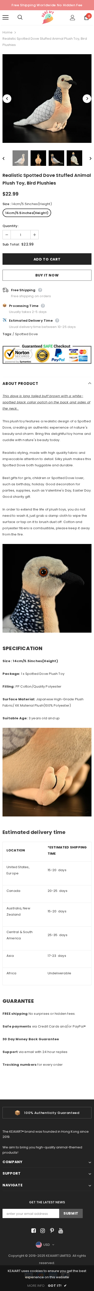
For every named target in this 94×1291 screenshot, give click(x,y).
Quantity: (11, 226)
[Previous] (7, 98)
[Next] (86, 98)
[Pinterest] (51, 1231)
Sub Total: (11, 244)
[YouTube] (60, 1231)
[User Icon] (72, 17)
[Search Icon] (25, 17)
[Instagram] (42, 1231)
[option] (47, 98)
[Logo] (47, 17)
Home (8, 32)
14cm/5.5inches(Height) (26, 213)
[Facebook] (33, 1231)
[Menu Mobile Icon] (6, 17)
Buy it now (47, 275)
